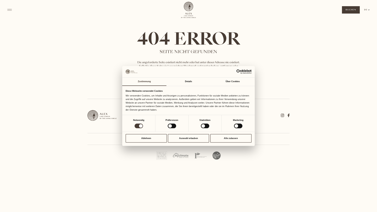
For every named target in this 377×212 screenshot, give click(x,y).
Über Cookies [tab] (233, 81)
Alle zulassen (231, 138)
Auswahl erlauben (188, 138)
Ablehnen (146, 138)
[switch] (172, 126)
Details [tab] (188, 81)
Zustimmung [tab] (144, 81)
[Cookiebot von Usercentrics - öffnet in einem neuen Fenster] (239, 71)
